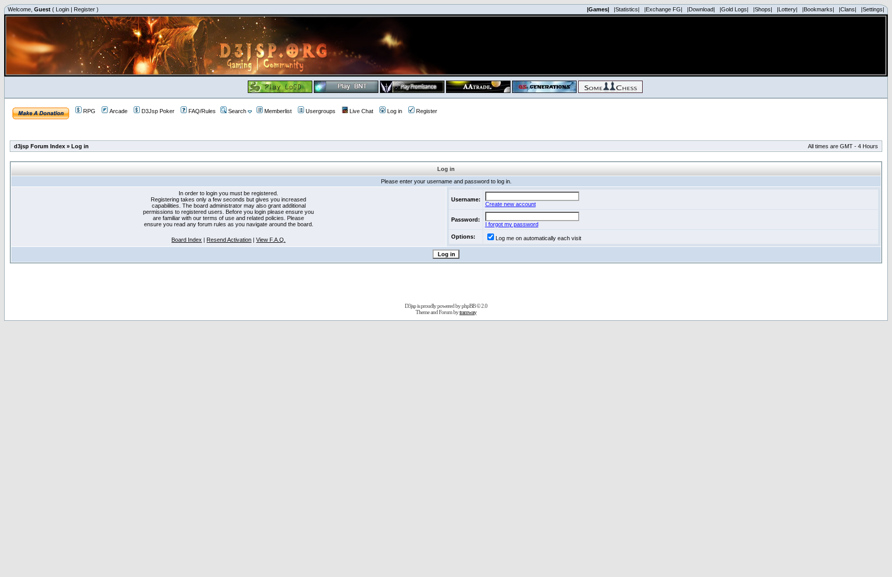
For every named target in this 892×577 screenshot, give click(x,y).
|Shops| (762, 9)
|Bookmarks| (818, 9)
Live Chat (361, 111)
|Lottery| (787, 9)
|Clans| (847, 9)
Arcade (118, 111)
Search (237, 111)
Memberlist (278, 111)
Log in (394, 111)
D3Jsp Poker (157, 111)
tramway (467, 312)
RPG (89, 111)
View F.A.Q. (270, 240)
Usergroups (321, 111)
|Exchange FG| (663, 9)
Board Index (186, 240)
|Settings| (872, 9)
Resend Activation (228, 240)
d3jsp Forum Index (39, 146)
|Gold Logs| (734, 9)
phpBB (468, 306)
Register (84, 9)
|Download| (701, 9)
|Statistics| (627, 9)
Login (62, 9)
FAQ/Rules (202, 111)
